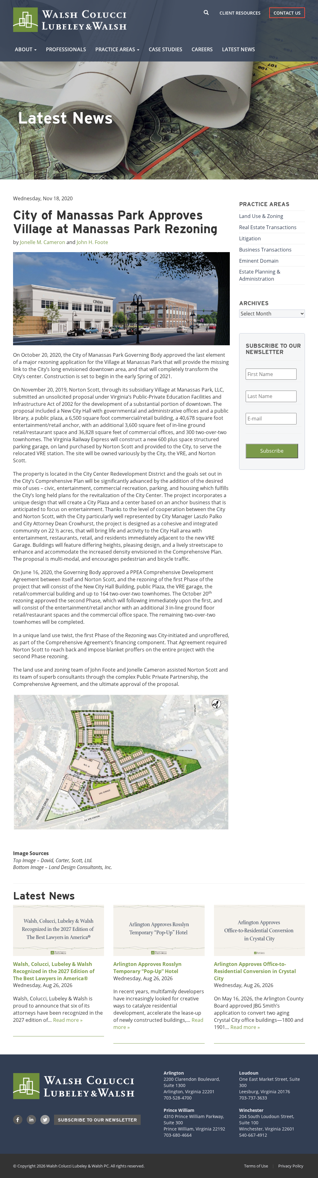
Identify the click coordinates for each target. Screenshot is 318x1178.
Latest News (238, 49)
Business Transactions (265, 249)
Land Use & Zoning (261, 216)
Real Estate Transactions (268, 227)
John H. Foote (92, 242)
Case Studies (165, 49)
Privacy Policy (290, 1166)
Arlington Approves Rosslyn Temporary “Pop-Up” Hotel (147, 968)
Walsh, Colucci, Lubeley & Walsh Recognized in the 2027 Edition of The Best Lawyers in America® (53, 971)
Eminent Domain (259, 260)
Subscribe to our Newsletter (97, 1120)
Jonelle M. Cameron (42, 242)
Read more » (68, 1020)
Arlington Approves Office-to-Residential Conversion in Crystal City (255, 971)
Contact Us (287, 13)
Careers (202, 49)
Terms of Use (256, 1166)
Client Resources (240, 13)
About (24, 49)
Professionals (66, 49)
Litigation (250, 238)
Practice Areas (115, 49)
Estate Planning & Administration (259, 275)
